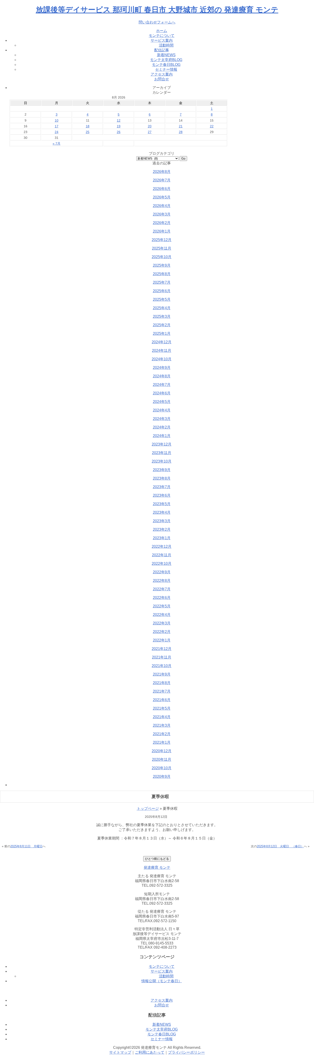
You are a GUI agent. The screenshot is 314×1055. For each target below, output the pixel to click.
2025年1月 (162, 333)
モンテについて (161, 36)
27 (149, 132)
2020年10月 (161, 768)
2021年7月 (162, 691)
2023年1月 (162, 538)
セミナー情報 (166, 69)
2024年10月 (161, 359)
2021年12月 (161, 649)
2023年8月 (162, 478)
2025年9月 (162, 265)
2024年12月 (161, 342)
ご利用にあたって (149, 1052)
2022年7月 (162, 589)
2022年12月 (161, 546)
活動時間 (166, 45)
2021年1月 (162, 742)
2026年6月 (162, 189)
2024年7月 (162, 385)
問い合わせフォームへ (157, 22)
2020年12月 (161, 751)
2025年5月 (162, 299)
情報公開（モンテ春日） (161, 981)
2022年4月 (162, 615)
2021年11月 (161, 657)
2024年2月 (162, 427)
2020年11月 (161, 759)
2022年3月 (162, 623)
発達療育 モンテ (157, 867)
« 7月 (56, 143)
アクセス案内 (162, 74)
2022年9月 (162, 572)
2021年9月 (162, 674)
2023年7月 (162, 487)
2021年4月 (162, 717)
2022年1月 (162, 640)
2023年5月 (162, 504)
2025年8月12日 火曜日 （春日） (280, 846)
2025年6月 (162, 291)
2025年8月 (162, 274)
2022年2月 (162, 632)
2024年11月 (161, 351)
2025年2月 (162, 325)
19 (118, 126)
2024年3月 (162, 419)
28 (181, 132)
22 (212, 126)
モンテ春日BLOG (166, 65)
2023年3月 (162, 521)
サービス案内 (162, 40)
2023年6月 (162, 495)
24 (56, 132)
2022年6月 (162, 598)
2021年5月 (162, 708)
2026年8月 (162, 172)
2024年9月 (162, 368)
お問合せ (161, 79)
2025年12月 (161, 240)
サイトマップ (120, 1052)
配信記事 (161, 50)
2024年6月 (162, 393)
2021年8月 (162, 683)
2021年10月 (161, 666)
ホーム (161, 31)
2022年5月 (162, 606)
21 (181, 126)
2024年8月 (162, 376)
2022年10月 (161, 563)
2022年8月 (162, 581)
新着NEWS (166, 55)
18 (87, 126)
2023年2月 (162, 529)
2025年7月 (162, 282)
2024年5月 (162, 402)
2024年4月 (162, 410)
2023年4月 (162, 512)
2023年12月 (161, 444)
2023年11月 (161, 453)
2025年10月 (161, 257)
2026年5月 (162, 197)
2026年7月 (162, 180)
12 (118, 120)
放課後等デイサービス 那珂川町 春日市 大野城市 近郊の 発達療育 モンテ (157, 10)
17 (56, 126)
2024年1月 (162, 436)
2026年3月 (162, 214)
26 (118, 132)
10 (56, 120)
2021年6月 (162, 700)
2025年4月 (162, 308)
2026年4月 (162, 206)
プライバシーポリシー (186, 1052)
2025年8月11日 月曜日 (26, 846)
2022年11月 (161, 555)
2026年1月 (162, 231)
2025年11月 (161, 248)
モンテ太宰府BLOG (166, 60)
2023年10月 (161, 461)
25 (87, 132)
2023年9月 (162, 470)
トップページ (148, 808)
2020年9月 (162, 776)
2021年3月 (162, 725)
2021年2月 (162, 734)
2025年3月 (162, 316)
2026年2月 (162, 223)
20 (149, 126)
